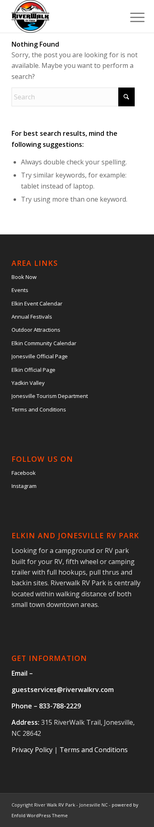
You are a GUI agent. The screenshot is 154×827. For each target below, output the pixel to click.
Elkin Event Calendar (36, 303)
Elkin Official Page (33, 369)
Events (19, 290)
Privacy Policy (32, 749)
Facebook (23, 472)
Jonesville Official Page (39, 356)
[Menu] (131, 17)
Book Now (24, 277)
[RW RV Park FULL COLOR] (63, 16)
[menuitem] (131, 17)
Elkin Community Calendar (43, 343)
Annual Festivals (31, 316)
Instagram (24, 486)
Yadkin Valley (28, 383)
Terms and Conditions (38, 409)
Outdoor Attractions (35, 329)
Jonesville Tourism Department (49, 396)
